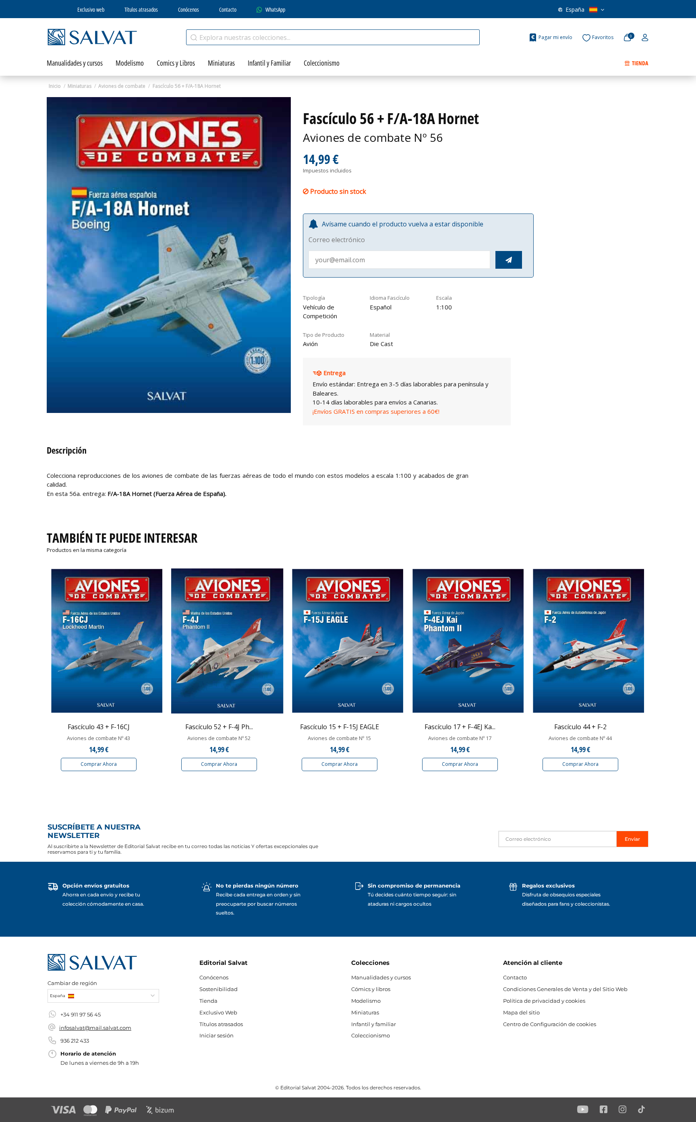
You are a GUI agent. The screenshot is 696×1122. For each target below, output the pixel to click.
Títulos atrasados (141, 9)
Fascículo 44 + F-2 (580, 726)
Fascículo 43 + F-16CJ (99, 726)
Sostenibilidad (218, 989)
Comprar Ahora (99, 764)
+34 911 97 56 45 (80, 1014)
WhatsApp (275, 9)
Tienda (208, 1001)
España (575, 9)
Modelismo (366, 1001)
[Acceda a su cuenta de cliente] (645, 37)
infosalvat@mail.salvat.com (95, 1028)
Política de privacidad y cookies (544, 1001)
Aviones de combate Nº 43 (98, 738)
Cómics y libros (370, 989)
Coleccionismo (370, 1035)
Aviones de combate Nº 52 (219, 738)
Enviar (632, 839)
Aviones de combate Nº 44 (580, 738)
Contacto (227, 9)
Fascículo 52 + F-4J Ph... (219, 726)
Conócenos (188, 9)
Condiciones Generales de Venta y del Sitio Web (565, 989)
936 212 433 (74, 1040)
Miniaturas (365, 1012)
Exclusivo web (90, 9)
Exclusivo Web (218, 1012)
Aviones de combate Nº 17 (459, 738)
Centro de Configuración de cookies (549, 1024)
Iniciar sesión (216, 1035)
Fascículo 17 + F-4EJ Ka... (460, 726)
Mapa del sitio (521, 1012)
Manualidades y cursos (381, 977)
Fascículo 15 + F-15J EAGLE (339, 726)
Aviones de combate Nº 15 (339, 738)
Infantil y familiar (373, 1024)
